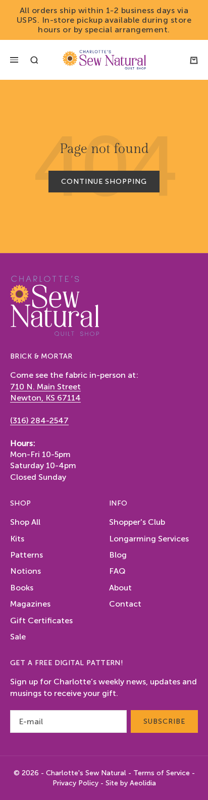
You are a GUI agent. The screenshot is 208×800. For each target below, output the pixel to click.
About (120, 587)
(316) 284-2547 (39, 420)
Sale (18, 636)
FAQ (117, 571)
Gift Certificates (41, 620)
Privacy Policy (75, 783)
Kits (17, 538)
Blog (118, 555)
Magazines (30, 604)
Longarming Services (149, 538)
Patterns (26, 555)
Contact (125, 604)
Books (21, 587)
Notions (25, 571)
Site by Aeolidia (131, 783)
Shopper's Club (137, 522)
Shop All (25, 522)
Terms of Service (161, 773)
